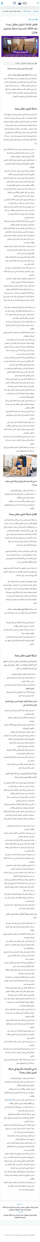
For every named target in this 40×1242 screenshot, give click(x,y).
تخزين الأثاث (31, 19)
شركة (10, 1100)
